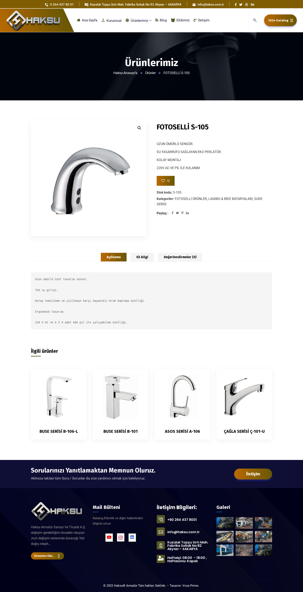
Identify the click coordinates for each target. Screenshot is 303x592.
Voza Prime (190, 585)
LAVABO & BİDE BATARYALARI (230, 199)
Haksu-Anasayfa (125, 73)
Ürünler (150, 73)
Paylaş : (162, 213)
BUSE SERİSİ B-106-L (59, 431)
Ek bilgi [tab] (142, 257)
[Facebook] (172, 213)
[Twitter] (177, 213)
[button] (139, 128)
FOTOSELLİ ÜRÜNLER (191, 199)
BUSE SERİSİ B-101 (120, 431)
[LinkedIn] (187, 213)
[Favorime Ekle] (166, 181)
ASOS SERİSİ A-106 (182, 431)
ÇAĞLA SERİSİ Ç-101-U (244, 431)
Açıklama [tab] (114, 257)
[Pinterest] (182, 213)
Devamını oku (76, 377)
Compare (76, 386)
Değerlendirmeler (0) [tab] (180, 257)
